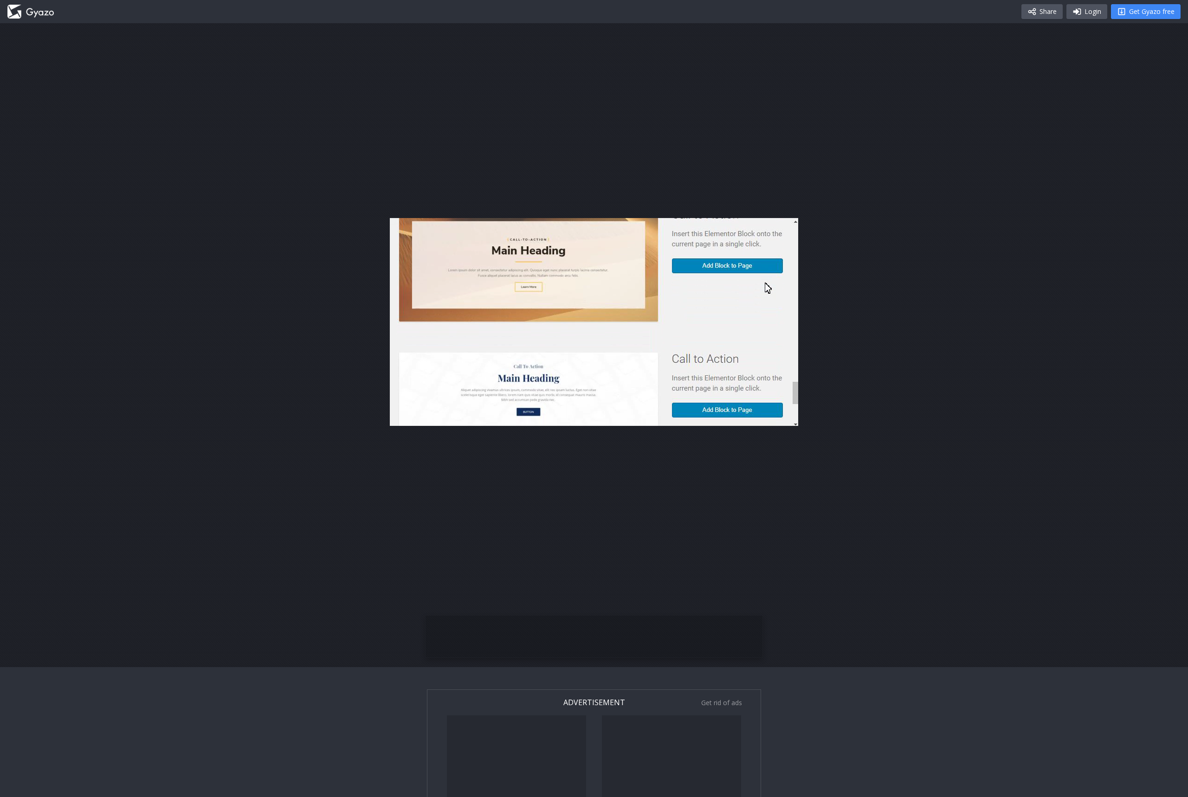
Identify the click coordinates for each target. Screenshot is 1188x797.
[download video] (737, 415)
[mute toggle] (429, 415)
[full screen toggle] (781, 415)
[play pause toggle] (406, 415)
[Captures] (30, 11)
